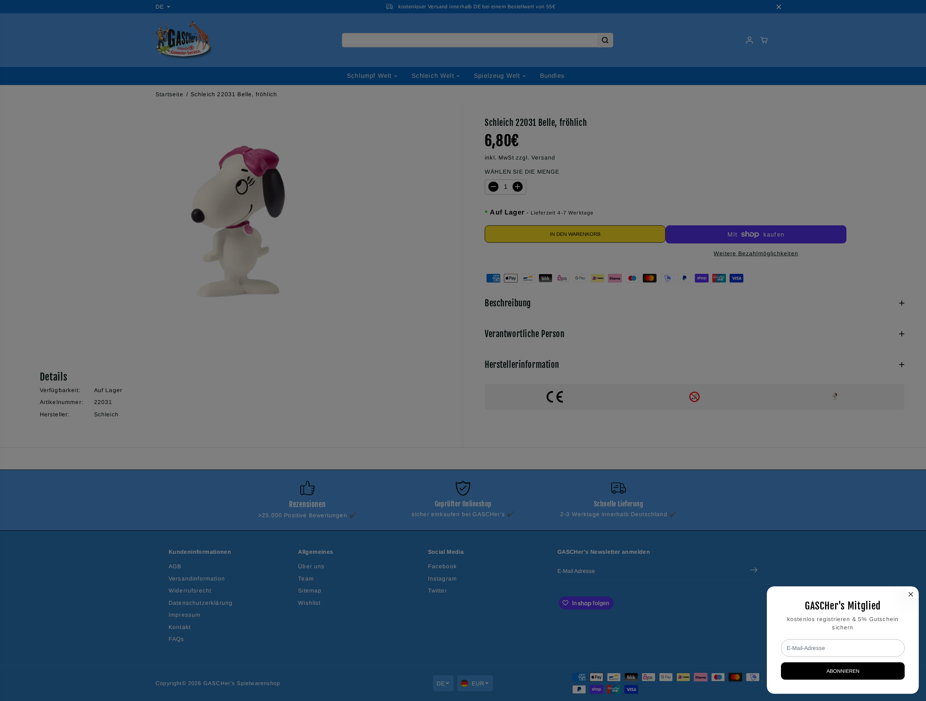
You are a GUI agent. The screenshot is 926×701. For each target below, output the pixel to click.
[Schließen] (911, 594)
